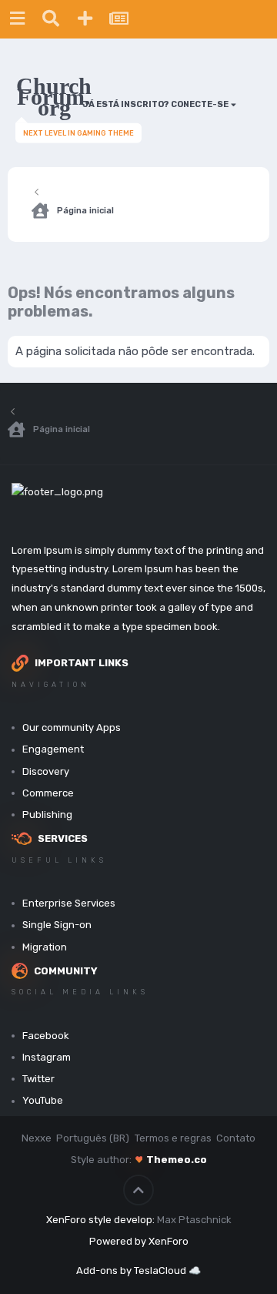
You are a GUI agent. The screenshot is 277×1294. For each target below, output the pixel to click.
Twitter (38, 1078)
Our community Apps (71, 727)
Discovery (45, 771)
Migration (44, 947)
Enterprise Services (68, 903)
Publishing (47, 814)
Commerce (48, 793)
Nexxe (37, 1138)
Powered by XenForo (139, 1241)
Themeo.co (176, 1159)
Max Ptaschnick (194, 1219)
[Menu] (17, 19)
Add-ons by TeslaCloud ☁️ (138, 1270)
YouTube (42, 1100)
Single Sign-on (57, 924)
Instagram (46, 1057)
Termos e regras (173, 1138)
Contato (235, 1138)
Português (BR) (92, 1138)
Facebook (45, 1035)
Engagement (53, 749)
